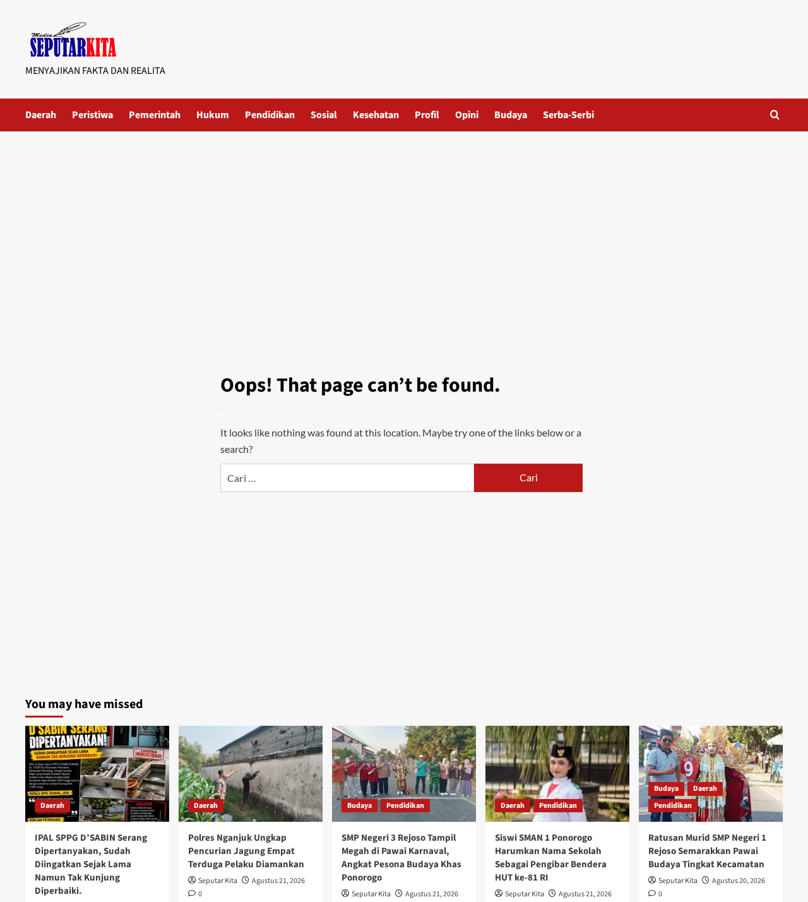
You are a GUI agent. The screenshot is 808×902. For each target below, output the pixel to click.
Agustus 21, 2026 (278, 880)
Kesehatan (376, 115)
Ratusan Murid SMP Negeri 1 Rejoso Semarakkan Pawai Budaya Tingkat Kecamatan (707, 851)
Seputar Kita (217, 880)
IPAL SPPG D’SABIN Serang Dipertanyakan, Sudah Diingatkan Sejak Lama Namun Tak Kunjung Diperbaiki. (91, 864)
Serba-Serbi (568, 115)
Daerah (40, 115)
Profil (427, 115)
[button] (775, 115)
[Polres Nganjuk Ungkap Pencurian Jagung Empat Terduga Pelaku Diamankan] (251, 774)
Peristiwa (92, 115)
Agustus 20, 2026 (738, 880)
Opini (466, 115)
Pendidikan (270, 115)
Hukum (212, 115)
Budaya (510, 115)
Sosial (324, 115)
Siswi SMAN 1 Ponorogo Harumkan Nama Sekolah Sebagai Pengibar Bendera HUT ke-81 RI (551, 857)
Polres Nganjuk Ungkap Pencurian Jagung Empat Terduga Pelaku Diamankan (246, 851)
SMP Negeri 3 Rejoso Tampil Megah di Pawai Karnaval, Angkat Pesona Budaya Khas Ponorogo (401, 857)
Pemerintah (155, 115)
